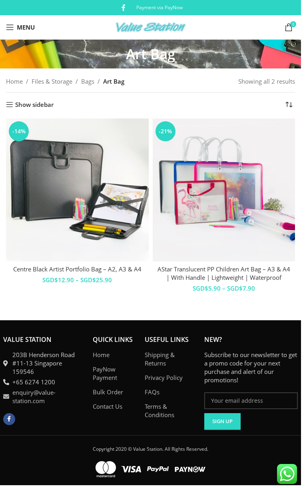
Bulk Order (108, 392)
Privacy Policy (164, 378)
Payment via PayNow (159, 7)
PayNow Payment (105, 373)
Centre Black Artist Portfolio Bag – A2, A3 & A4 (77, 269)
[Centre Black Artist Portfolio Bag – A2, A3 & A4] (77, 189)
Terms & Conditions (159, 410)
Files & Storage (52, 81)
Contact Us (107, 406)
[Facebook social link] (123, 8)
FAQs (152, 392)
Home (14, 81)
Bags (87, 81)
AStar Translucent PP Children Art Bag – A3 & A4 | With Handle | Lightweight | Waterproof (223, 273)
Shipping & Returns (160, 359)
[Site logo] (150, 26)
